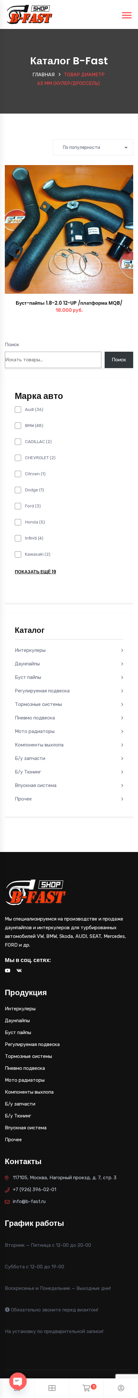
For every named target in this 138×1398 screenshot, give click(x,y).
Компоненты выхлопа (39, 745)
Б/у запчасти (30, 758)
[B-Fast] (29, 14)
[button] (83, 236)
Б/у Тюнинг (28, 772)
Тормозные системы (38, 704)
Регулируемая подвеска (42, 691)
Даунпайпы (27, 664)
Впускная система (35, 785)
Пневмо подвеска (35, 718)
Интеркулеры (30, 650)
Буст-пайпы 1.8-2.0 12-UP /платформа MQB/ (69, 303)
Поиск (12, 344)
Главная (43, 75)
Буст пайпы (28, 677)
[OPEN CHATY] (18, 1381)
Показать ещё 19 (35, 572)
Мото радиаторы (35, 731)
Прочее (23, 799)
